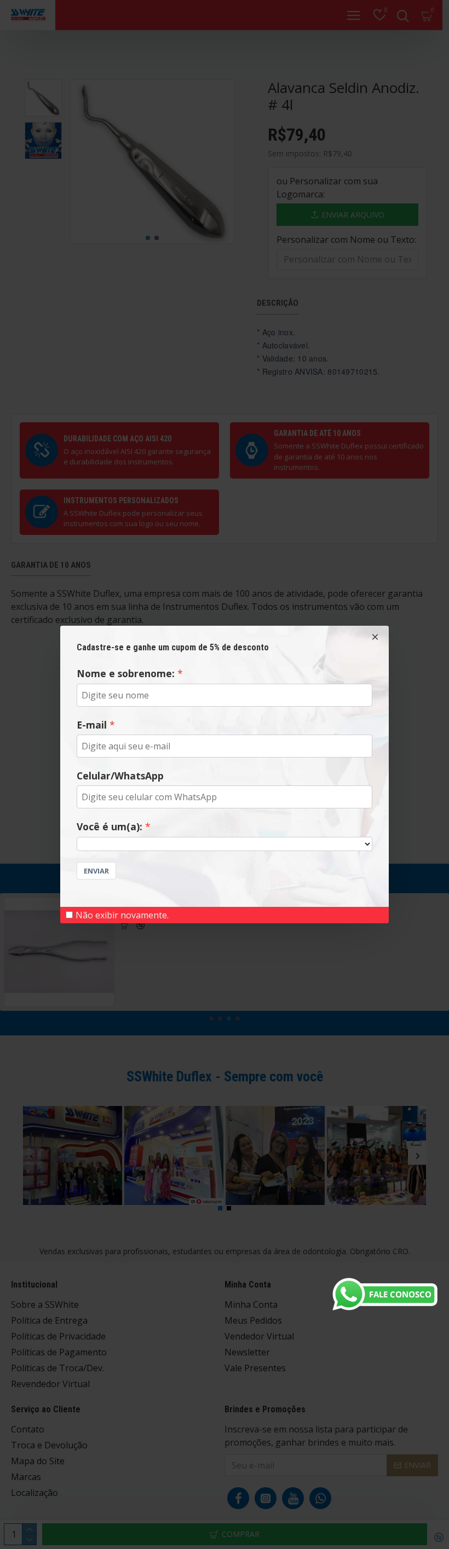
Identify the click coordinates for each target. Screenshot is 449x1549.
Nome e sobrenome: (126, 673)
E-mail (92, 724)
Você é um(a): (109, 826)
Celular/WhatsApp (120, 775)
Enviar (96, 871)
